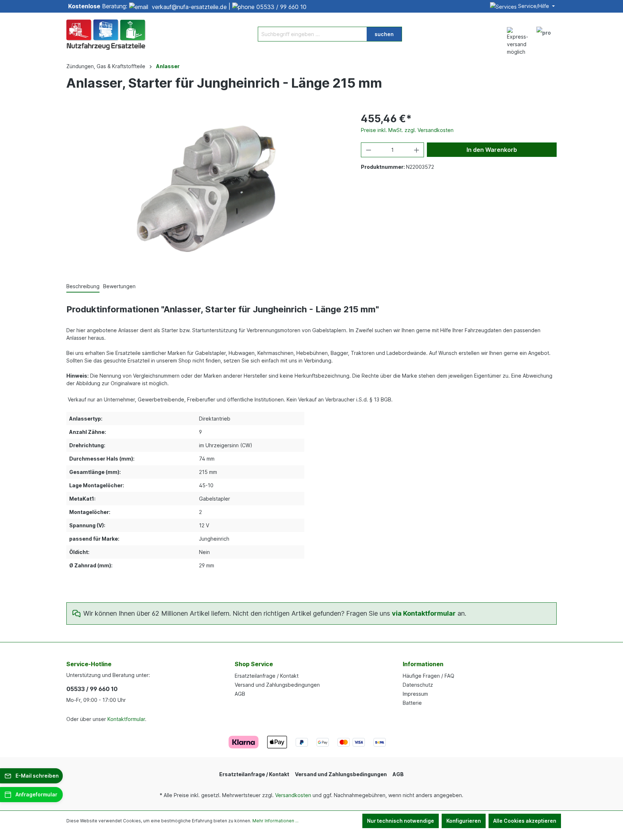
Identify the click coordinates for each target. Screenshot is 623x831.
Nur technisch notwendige (400, 821)
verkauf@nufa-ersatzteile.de (189, 6)
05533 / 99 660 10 (281, 6)
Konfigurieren (463, 821)
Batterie (412, 703)
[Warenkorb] (559, 30)
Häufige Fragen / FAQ (428, 676)
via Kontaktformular (424, 613)
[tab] (83, 287)
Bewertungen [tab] (119, 286)
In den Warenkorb (492, 149)
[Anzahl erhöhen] (416, 149)
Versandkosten (293, 795)
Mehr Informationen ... (275, 820)
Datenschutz (418, 685)
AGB (240, 694)
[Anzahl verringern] (368, 149)
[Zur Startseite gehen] (106, 34)
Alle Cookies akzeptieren (524, 821)
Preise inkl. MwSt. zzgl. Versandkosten (407, 130)
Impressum (415, 694)
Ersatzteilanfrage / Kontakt (267, 676)
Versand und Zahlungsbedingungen (277, 685)
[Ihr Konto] (543, 34)
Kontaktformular (126, 719)
